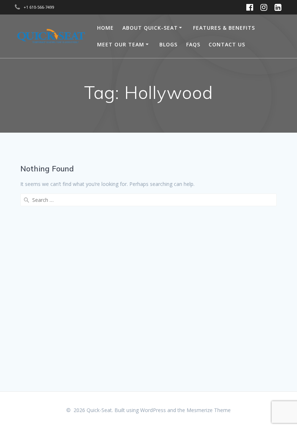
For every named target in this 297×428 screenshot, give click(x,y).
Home (105, 27)
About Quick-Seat (150, 27)
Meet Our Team (120, 44)
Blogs (168, 44)
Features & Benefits (224, 27)
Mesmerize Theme (209, 410)
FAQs (193, 44)
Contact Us (227, 44)
